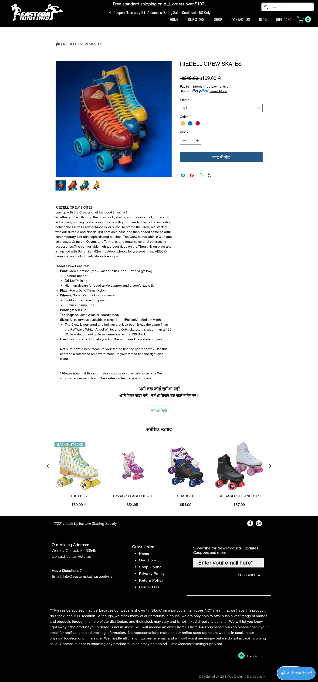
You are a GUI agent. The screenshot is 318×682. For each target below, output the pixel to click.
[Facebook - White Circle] (250, 523)
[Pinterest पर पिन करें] (192, 175)
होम (57, 44)
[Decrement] (183, 140)
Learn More (218, 91)
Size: (184, 100)
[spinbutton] (190, 140)
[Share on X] (209, 175)
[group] (159, 477)
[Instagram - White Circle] (259, 523)
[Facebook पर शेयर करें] (183, 175)
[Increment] (198, 140)
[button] (305, 19)
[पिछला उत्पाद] (48, 466)
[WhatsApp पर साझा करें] (200, 175)
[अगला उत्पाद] (270, 466)
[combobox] (221, 108)
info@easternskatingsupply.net (88, 576)
